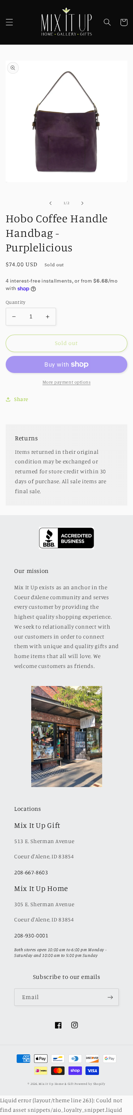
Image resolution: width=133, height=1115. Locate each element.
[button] (9, 22)
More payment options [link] (67, 382)
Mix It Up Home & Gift (56, 1084)
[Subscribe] (110, 997)
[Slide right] (82, 203)
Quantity (15, 302)
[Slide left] (50, 203)
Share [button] (21, 399)
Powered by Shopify (89, 1084)
